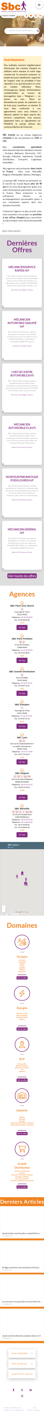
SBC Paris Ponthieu (22, 639)
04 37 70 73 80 (26, 752)
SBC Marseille (22, 808)
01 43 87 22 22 (26, 683)
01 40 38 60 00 (26, 617)
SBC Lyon (22, 737)
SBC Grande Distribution (22, 671)
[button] (39, 5)
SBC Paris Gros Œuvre (22, 606)
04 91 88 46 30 (26, 822)
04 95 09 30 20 (26, 820)
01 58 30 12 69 (26, 716)
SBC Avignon (22, 773)
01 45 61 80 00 (26, 650)
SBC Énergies (22, 704)
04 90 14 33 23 (26, 784)
